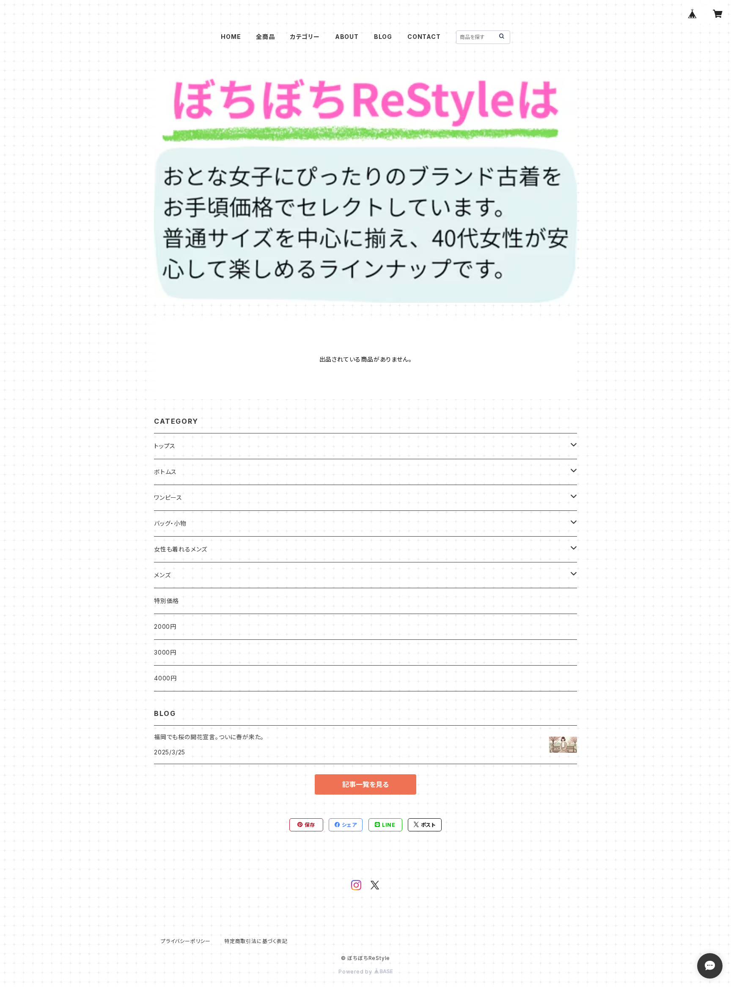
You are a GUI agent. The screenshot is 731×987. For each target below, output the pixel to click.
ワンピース (168, 497)
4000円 (165, 678)
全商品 (265, 36)
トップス (165, 446)
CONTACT (424, 36)
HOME (231, 36)
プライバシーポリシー (186, 941)
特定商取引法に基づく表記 (256, 941)
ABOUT (347, 36)
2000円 (165, 626)
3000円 (165, 652)
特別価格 (166, 600)
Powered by (356, 971)
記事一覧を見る (365, 784)
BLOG (383, 36)
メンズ (162, 574)
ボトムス (165, 471)
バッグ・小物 (170, 523)
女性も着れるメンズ (180, 549)
